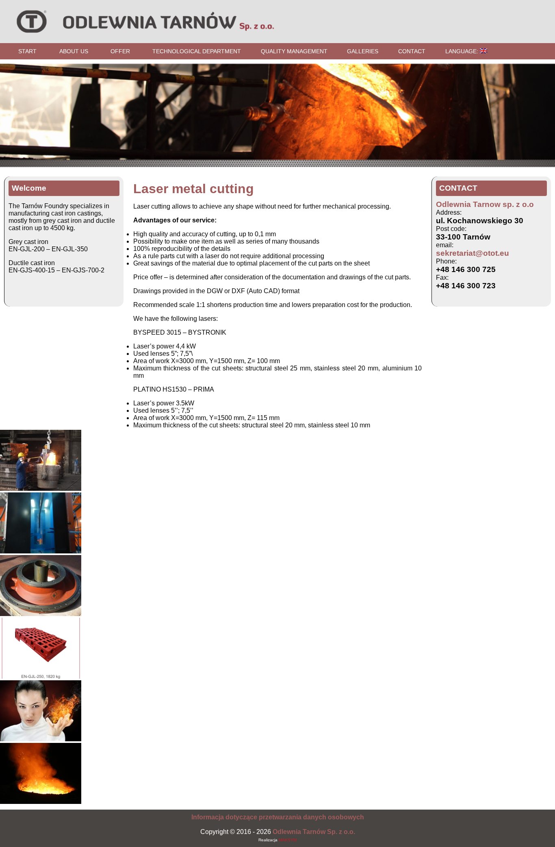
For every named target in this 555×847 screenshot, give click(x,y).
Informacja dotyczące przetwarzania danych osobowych (277, 817)
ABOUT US (73, 51)
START (27, 51)
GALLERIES (362, 51)
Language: (462, 51)
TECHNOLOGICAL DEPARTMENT (196, 51)
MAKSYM (288, 840)
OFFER (120, 51)
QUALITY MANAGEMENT (294, 51)
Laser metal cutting (193, 188)
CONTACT (411, 51)
